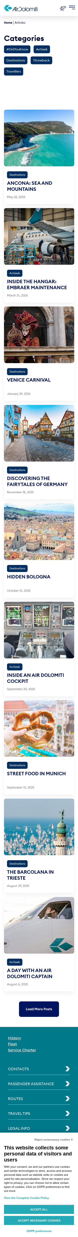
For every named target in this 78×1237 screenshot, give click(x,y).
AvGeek (42, 49)
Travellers (13, 71)
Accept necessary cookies (39, 1220)
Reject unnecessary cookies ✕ (53, 1139)
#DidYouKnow (17, 49)
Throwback (41, 60)
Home (8, 23)
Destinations (15, 60)
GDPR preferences (39, 1231)
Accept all (39, 1209)
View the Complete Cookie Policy (26, 1197)
